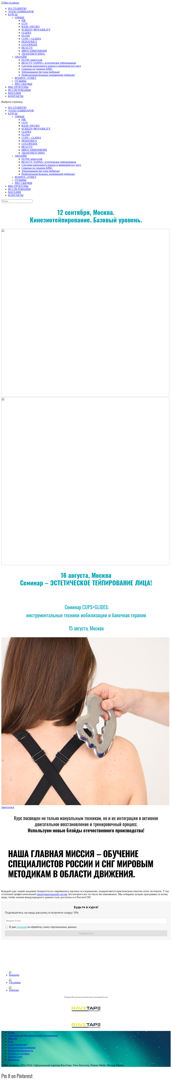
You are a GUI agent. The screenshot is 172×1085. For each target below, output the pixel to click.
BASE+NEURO (31, 26)
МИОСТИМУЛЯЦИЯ (34, 50)
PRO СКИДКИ (23, 84)
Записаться (7, 807)
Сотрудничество (17, 1044)
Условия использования (21, 1047)
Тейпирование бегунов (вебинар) (41, 72)
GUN (25, 23)
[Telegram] (14, 990)
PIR (24, 20)
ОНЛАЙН (21, 56)
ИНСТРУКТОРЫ (18, 87)
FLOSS (26, 35)
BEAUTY (27, 47)
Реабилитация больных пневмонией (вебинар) (48, 75)
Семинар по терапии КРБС (37, 68)
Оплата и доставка (18, 1053)
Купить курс (15, 1056)
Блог (10, 1041)
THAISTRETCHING (33, 53)
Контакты (13, 1059)
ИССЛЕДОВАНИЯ (19, 90)
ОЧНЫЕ (20, 17)
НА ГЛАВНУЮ (17, 8)
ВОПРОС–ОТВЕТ (25, 78)
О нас (11, 1032)
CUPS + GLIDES (31, 38)
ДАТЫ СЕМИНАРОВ (21, 11)
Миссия (12, 1038)
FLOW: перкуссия (32, 59)
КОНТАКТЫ (15, 96)
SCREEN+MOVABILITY (36, 29)
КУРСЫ (12, 14)
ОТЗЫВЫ (20, 81)
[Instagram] (14, 975)
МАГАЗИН (14, 93)
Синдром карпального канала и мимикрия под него (51, 65)
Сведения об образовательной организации (33, 1035)
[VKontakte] (15, 982)
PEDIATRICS (29, 41)
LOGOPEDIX (29, 44)
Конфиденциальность (20, 1050)
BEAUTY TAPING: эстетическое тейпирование (49, 62)
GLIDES (26, 32)
